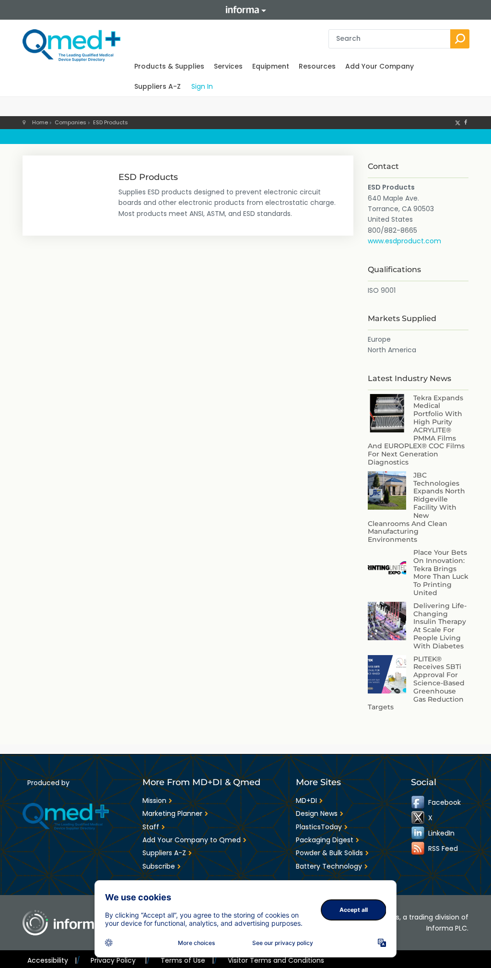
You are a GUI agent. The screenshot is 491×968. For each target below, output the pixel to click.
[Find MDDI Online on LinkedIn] (418, 833)
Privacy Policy (118, 960)
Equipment (270, 66)
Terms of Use (187, 960)
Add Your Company (379, 66)
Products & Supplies (169, 66)
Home (40, 122)
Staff (150, 827)
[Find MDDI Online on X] (418, 818)
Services (228, 66)
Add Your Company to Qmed (191, 840)
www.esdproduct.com (404, 241)
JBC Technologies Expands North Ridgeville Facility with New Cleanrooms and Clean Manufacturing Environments (416, 507)
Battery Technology (329, 866)
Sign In (202, 86)
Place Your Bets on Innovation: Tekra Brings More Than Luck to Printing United (440, 572)
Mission (154, 800)
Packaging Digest (324, 840)
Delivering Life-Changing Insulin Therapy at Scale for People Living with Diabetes (440, 625)
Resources (317, 66)
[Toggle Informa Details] (245, 10)
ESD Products (110, 122)
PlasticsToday (319, 827)
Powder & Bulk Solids (329, 853)
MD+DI (306, 800)
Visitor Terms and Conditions (276, 960)
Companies (70, 122)
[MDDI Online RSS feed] (418, 848)
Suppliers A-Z (157, 86)
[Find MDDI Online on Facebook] (418, 802)
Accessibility (52, 960)
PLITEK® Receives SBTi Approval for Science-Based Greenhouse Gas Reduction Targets (416, 683)
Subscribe (158, 866)
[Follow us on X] (457, 122)
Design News (317, 813)
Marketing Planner (172, 813)
